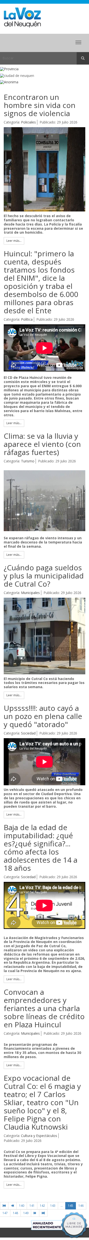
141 (32, 1206)
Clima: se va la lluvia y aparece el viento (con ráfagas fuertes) (42, 444)
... (62, 1206)
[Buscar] (83, 58)
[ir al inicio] (22, 17)
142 (42, 1206)
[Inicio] (4, 1205)
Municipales (30, 592)
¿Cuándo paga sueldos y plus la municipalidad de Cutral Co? (44, 575)
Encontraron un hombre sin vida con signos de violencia (39, 105)
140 (21, 1206)
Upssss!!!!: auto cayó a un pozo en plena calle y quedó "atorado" (43, 716)
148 (15, 1213)
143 (52, 1206)
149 (25, 1213)
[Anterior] (12, 1205)
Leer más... (14, 241)
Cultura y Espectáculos (39, 1135)
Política (27, 319)
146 (81, 1206)
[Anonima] (44, 82)
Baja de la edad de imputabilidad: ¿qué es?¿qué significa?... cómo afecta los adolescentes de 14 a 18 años (40, 847)
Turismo (27, 461)
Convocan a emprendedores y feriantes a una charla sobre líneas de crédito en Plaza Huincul (44, 1008)
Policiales (28, 122)
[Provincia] (44, 69)
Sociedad (28, 733)
